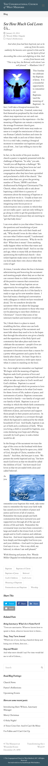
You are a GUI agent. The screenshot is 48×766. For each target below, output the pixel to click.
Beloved (26, 573)
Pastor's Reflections (14, 38)
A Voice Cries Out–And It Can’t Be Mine (21, 725)
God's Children (11, 577)
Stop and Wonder (10, 648)
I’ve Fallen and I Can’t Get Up (16, 731)
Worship (34, 587)
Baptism (8, 568)
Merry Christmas (11, 715)
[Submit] (42, 667)
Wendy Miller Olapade (15, 35)
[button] (43, 5)
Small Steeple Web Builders (31, 763)
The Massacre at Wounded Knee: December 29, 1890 (11, 746)
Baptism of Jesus (12, 573)
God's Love (26, 577)
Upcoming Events (11, 693)
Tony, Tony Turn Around (14, 636)
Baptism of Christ (23, 568)
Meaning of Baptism (13, 582)
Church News (9, 682)
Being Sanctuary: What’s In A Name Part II (21, 623)
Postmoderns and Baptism (16, 587)
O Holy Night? (10, 720)
